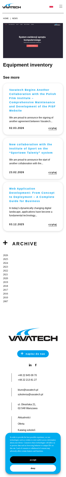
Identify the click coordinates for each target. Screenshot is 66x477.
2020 (5, 278)
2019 (5, 282)
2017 (5, 290)
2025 (5, 259)
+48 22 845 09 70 (27, 375)
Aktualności (24, 417)
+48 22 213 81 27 (27, 380)
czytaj (53, 128)
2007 (5, 301)
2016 (5, 293)
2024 (5, 263)
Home (6, 18)
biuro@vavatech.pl (28, 390)
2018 (5, 286)
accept (33, 460)
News (15, 18)
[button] (61, 6)
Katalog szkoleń (26, 430)
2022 (5, 270)
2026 (5, 255)
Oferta (21, 424)
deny (33, 468)
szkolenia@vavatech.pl (30, 394)
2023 (5, 266)
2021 (5, 274)
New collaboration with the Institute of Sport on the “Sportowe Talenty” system (31, 148)
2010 (5, 297)
